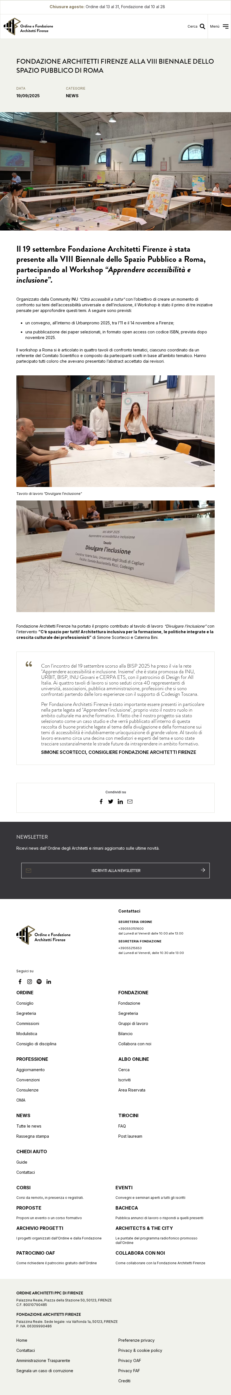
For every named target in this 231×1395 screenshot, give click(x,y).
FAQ (122, 1126)
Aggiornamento (30, 1069)
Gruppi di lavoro (133, 1023)
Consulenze (27, 1090)
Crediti (124, 1380)
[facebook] (101, 802)
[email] (130, 802)
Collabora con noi (134, 1043)
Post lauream (130, 1136)
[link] (56, 26)
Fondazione (129, 1003)
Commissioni (27, 1023)
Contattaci (25, 1172)
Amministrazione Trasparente (43, 1360)
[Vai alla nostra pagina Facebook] (20, 982)
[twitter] (110, 802)
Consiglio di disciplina (36, 1043)
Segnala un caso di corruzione (44, 1370)
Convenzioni (28, 1079)
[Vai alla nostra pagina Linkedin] (48, 982)
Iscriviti (124, 1079)
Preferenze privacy (136, 1340)
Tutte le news (28, 1126)
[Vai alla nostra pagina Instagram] (29, 982)
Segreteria (26, 1013)
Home (21, 1340)
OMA (20, 1100)
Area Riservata (131, 1090)
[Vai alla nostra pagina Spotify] (39, 982)
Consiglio (25, 1003)
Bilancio (125, 1033)
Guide (21, 1162)
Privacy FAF (129, 1370)
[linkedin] (120, 802)
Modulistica (26, 1033)
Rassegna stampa (32, 1136)
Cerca (124, 1069)
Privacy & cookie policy (140, 1350)
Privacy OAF (129, 1360)
